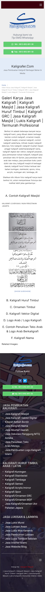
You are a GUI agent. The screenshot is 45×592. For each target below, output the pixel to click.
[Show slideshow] (22, 291)
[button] (22, 51)
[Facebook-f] (20, 381)
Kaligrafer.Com (22, 66)
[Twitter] (25, 381)
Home (4, 85)
